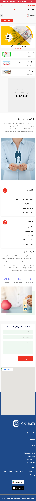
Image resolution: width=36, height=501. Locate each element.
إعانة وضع (30, 236)
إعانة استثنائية (29, 231)
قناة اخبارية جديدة (29, 53)
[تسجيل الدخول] (1, 5)
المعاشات (30, 195)
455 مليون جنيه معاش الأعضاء (18, 46)
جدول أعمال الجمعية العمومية (26, 62)
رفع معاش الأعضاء (29, 71)
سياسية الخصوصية (30, 462)
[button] (1, 15)
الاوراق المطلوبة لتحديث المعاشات (23, 199)
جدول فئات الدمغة (27, 208)
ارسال (25, 359)
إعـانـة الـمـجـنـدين (27, 244)
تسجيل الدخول (31, 5)
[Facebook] (28, 9)
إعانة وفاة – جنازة (28, 240)
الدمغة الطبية (31, 448)
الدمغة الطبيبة (29, 204)
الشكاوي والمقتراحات (30, 459)
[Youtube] (33, 433)
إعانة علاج (30, 227)
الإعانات (33, 445)
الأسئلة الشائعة (31, 456)
